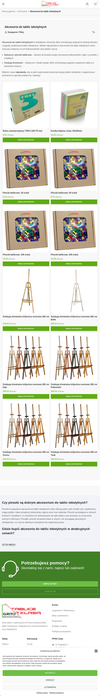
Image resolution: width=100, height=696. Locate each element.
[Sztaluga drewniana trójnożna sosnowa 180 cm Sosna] (26, 425)
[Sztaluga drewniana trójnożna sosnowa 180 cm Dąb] (26, 357)
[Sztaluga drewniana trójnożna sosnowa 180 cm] (26, 291)
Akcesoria (22, 11)
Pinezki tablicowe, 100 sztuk (16, 255)
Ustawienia (50, 687)
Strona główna (8, 11)
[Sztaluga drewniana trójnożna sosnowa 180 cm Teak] (74, 425)
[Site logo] (50, 4)
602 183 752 (51, 591)
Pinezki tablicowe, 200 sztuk (64, 255)
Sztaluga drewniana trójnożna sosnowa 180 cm (26, 316)
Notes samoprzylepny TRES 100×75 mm (22, 131)
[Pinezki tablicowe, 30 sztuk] (26, 167)
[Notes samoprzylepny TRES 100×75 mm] (26, 105)
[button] (96, 651)
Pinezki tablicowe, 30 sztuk (16, 193)
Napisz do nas (50, 584)
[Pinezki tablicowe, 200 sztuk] (74, 229)
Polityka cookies (42, 693)
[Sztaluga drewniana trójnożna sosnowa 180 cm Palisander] (74, 357)
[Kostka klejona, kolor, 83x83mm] (74, 105)
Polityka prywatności (56, 693)
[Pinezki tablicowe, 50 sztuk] (74, 167)
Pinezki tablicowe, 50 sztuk (64, 193)
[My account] (87, 4)
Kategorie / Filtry (16, 32)
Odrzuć (50, 680)
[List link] (75, 610)
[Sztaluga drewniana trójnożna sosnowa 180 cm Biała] (74, 291)
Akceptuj (50, 673)
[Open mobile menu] (3, 4)
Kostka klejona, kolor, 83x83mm (66, 131)
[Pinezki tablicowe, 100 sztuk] (26, 229)
